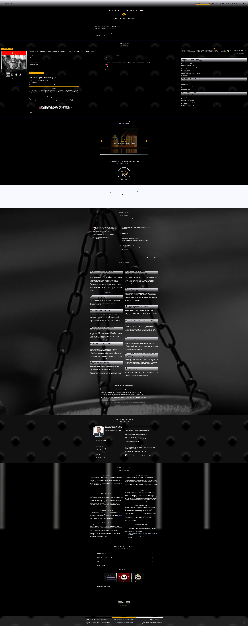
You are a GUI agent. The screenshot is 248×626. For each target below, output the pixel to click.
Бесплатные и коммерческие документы (190, 67)
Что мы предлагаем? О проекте (188, 63)
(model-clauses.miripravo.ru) (124, 163)
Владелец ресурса (91, 623)
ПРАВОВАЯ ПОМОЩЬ (224, 3)
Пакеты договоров (185, 70)
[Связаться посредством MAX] (99, 454)
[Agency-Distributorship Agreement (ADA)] (124, 141)
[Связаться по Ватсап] (104, 457)
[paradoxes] (154, 218)
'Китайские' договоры (186, 68)
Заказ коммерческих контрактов (188, 82)
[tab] (104, 389)
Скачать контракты (118, 619)
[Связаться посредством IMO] (104, 451)
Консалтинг (184, 103)
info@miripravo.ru (99, 446)
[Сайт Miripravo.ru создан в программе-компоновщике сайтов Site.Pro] (128, 602)
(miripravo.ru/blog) (124, 123)
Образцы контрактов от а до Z (188, 65)
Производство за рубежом (187, 100)
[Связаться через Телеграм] (105, 449)
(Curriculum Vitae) (109, 431)
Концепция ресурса (108, 402)
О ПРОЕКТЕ (238, 3)
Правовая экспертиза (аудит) (188, 101)
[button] (124, 553)
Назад (7, 49)
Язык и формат (184, 87)
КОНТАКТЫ (232, 3)
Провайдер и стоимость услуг (188, 105)
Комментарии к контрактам (128, 619)
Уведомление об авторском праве (155, 623)
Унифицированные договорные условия (190, 73)
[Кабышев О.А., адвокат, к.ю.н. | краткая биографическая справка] (99, 431)
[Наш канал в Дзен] (120, 602)
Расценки (130, 620)
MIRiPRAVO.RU (9, 3)
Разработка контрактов (186, 98)
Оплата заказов (184, 84)
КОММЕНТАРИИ (214, 3)
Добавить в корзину (36, 73)
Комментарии (184, 75)
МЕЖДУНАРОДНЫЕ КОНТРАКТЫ (203, 3)
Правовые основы (185, 89)
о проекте (98, 481)
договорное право (126, 225)
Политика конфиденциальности (124, 623)
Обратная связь (99, 623)
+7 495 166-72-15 (99, 440)
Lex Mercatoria (184, 71)
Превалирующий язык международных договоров (139, 536)
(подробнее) (107, 292)
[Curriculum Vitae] (137, 192)
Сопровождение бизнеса (187, 97)
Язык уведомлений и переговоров (135, 538)
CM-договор (44, 112)
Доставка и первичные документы (189, 86)
